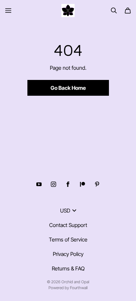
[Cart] (128, 10)
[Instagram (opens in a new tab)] (53, 184)
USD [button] (65, 210)
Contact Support (68, 225)
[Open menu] (8, 10)
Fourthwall (78, 287)
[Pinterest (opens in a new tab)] (97, 184)
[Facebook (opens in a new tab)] (68, 184)
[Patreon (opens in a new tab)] (82, 184)
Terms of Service (68, 239)
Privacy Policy (68, 254)
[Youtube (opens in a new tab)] (39, 184)
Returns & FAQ (68, 268)
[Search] (114, 10)
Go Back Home (68, 88)
